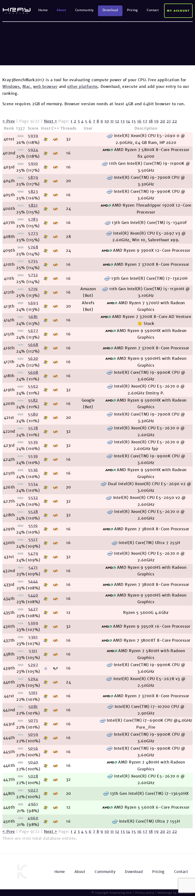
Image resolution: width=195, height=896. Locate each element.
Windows (11, 86)
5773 (33, 233)
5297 (33, 664)
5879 (33, 177)
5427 (33, 609)
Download (110, 10)
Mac (26, 86)
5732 (33, 274)
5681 (33, 316)
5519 (33, 525)
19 (156, 121)
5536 (33, 469)
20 (162, 121)
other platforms (82, 86)
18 (151, 121)
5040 (33, 762)
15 (134, 121)
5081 (33, 706)
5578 (33, 428)
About (61, 10)
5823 (33, 191)
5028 (33, 776)
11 (112, 121)
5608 (33, 372)
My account (178, 10)
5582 (33, 400)
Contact (153, 10)
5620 (33, 358)
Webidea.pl (185, 892)
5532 (33, 497)
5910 (33, 163)
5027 (33, 790)
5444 (33, 581)
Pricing (132, 10)
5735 (33, 261)
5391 (33, 637)
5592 (33, 386)
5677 (33, 330)
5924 (33, 149)
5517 (33, 539)
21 (168, 121)
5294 (33, 678)
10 (106, 121)
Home (43, 10)
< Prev (8, 121)
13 (123, 121)
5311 (33, 650)
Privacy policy (144, 892)
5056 (33, 748)
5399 (33, 623)
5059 (33, 734)
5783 (33, 219)
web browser (45, 86)
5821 (33, 205)
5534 (33, 483)
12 (117, 121)
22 (174, 121)
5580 (33, 414)
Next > (50, 121)
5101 (33, 692)
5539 (33, 442)
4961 (33, 803)
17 (145, 121)
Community (84, 10)
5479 (33, 553)
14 (128, 121)
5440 (33, 595)
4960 (33, 817)
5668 (33, 344)
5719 (33, 288)
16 (139, 121)
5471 (33, 567)
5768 (33, 247)
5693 (33, 302)
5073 (33, 720)
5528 (33, 511)
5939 (33, 135)
